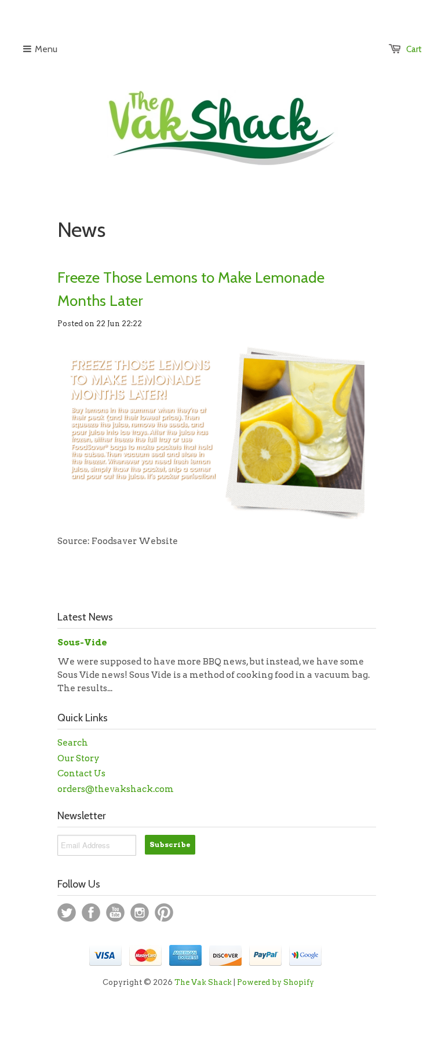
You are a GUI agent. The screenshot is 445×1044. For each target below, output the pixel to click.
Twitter (66, 912)
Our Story (78, 758)
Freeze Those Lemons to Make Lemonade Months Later (190, 289)
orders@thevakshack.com (115, 789)
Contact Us (81, 773)
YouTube (115, 912)
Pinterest (164, 912)
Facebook (91, 912)
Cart (414, 49)
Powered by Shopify (275, 982)
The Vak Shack (203, 982)
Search (72, 743)
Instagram (139, 912)
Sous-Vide (82, 642)
